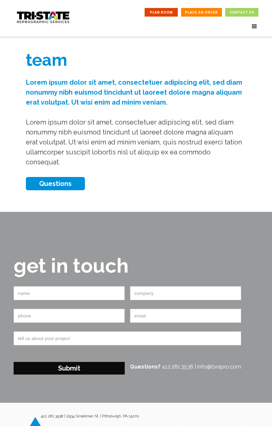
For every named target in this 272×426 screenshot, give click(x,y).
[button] (254, 27)
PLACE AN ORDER (201, 12)
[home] (43, 23)
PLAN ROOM (161, 12)
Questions (55, 184)
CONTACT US (242, 12)
